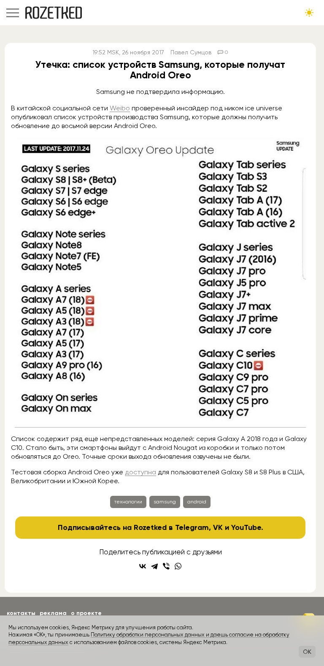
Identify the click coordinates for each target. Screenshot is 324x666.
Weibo (120, 108)
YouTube (246, 527)
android (196, 502)
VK (218, 527)
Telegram (192, 527)
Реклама (53, 613)
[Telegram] (154, 566)
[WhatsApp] (178, 566)
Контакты (21, 613)
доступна (140, 472)
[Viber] (166, 566)
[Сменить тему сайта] (309, 12)
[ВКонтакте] (143, 566)
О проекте (86, 613)
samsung (165, 502)
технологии (128, 502)
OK (307, 651)
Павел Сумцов (190, 52)
